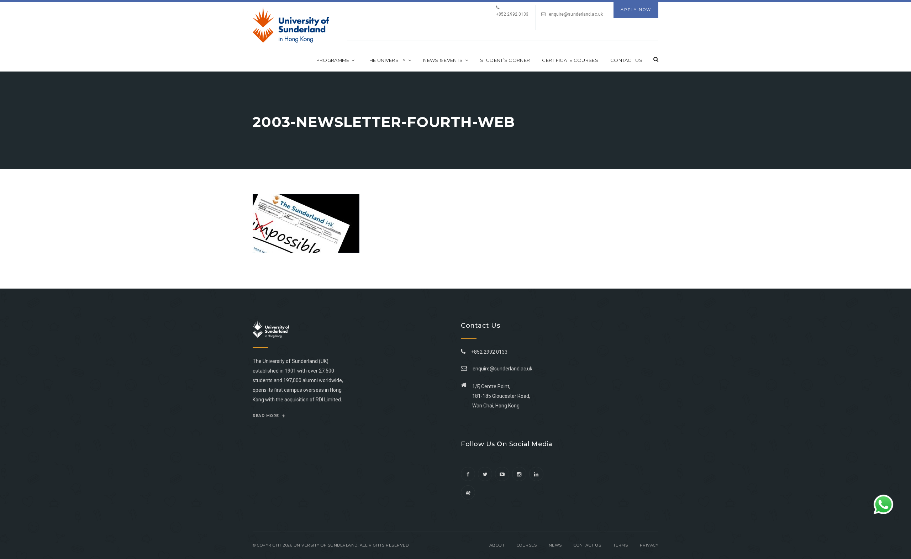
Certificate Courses (570, 60)
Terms (620, 545)
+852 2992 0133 (488, 352)
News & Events (443, 60)
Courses (527, 545)
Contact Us (626, 60)
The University (386, 60)
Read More (266, 415)
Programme (332, 60)
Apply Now (636, 9)
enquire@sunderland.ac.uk (576, 14)
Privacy (649, 545)
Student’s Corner (505, 60)
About (497, 545)
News (555, 545)
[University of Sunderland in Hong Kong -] (291, 25)
